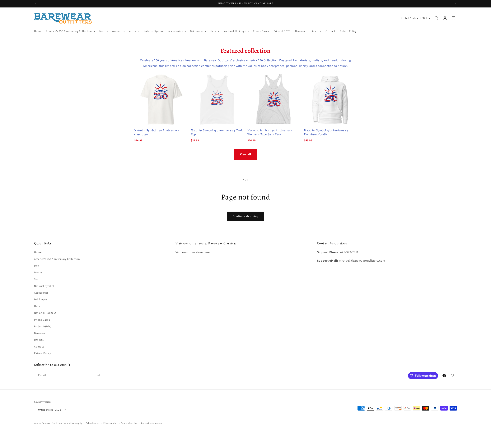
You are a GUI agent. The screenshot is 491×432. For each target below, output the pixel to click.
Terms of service (129, 423)
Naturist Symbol (44, 286)
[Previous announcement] (35, 3)
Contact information (151, 423)
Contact (39, 346)
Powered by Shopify (72, 423)
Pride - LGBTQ (42, 326)
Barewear (40, 333)
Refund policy (93, 423)
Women (39, 272)
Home (37, 252)
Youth (37, 279)
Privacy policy (110, 423)
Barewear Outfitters (52, 423)
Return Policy (42, 353)
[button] (70, 31)
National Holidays (45, 313)
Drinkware (40, 299)
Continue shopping (246, 216)
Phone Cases (42, 319)
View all (245, 154)
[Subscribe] (99, 375)
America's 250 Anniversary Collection (57, 259)
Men (36, 265)
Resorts (39, 340)
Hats (37, 306)
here (207, 252)
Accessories (41, 292)
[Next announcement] (455, 3)
